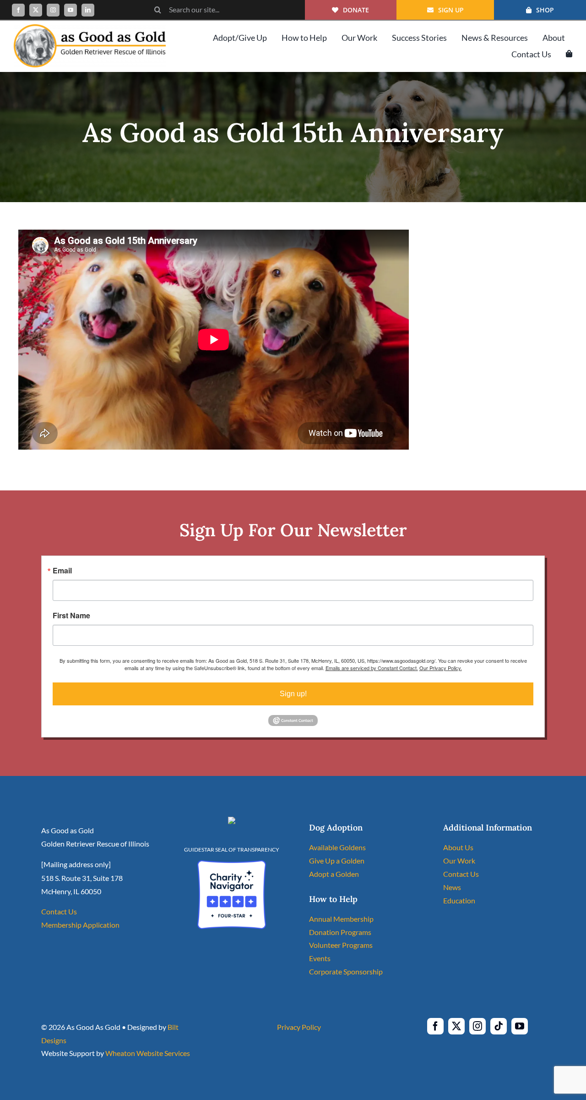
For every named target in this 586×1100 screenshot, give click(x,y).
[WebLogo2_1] (90, 27)
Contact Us (59, 911)
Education (459, 900)
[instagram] (53, 10)
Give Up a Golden (336, 860)
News (452, 887)
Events (320, 958)
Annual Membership (341, 918)
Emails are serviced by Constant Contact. (372, 667)
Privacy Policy (299, 1027)
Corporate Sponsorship (346, 971)
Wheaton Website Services (147, 1053)
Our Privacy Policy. (440, 667)
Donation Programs (340, 932)
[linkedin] (87, 10)
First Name (71, 615)
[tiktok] (498, 1026)
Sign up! (293, 694)
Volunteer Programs (341, 944)
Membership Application (80, 924)
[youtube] (70, 10)
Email (62, 570)
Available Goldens (337, 847)
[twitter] (35, 10)
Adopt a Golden (334, 873)
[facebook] (18, 10)
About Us (458, 847)
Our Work (459, 860)
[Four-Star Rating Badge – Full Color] (231, 863)
